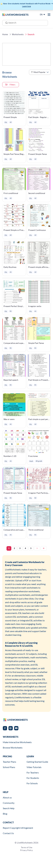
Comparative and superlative (14, 343)
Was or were (9, 419)
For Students (33, 778)
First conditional (11, 193)
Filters (12, 84)
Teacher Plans (9, 761)
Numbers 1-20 (10, 456)
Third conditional (36, 530)
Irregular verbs (34, 306)
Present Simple (10, 117)
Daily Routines (10, 267)
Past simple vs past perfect (38, 419)
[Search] (5, 22)
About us (7, 797)
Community (8, 802)
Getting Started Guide (37, 761)
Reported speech (11, 380)
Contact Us (8, 833)
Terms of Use (26, 847)
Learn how (26, 6)
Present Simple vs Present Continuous (14, 230)
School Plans (9, 767)
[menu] (49, 14)
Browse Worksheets (12, 747)
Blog (5, 813)
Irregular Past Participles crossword (38, 493)
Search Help (8, 808)
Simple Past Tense (36, 343)
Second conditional (36, 193)
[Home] (15, 14)
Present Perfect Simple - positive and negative (14, 306)
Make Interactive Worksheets (17, 742)
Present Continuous (37, 230)
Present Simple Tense (37, 154)
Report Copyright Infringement (18, 827)
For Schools (32, 783)
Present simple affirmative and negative (38, 267)
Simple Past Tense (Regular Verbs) (14, 154)
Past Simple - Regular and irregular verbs (38, 117)
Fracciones (33, 456)
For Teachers (33, 772)
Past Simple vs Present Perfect (38, 380)
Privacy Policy (26, 850)
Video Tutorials (34, 767)
